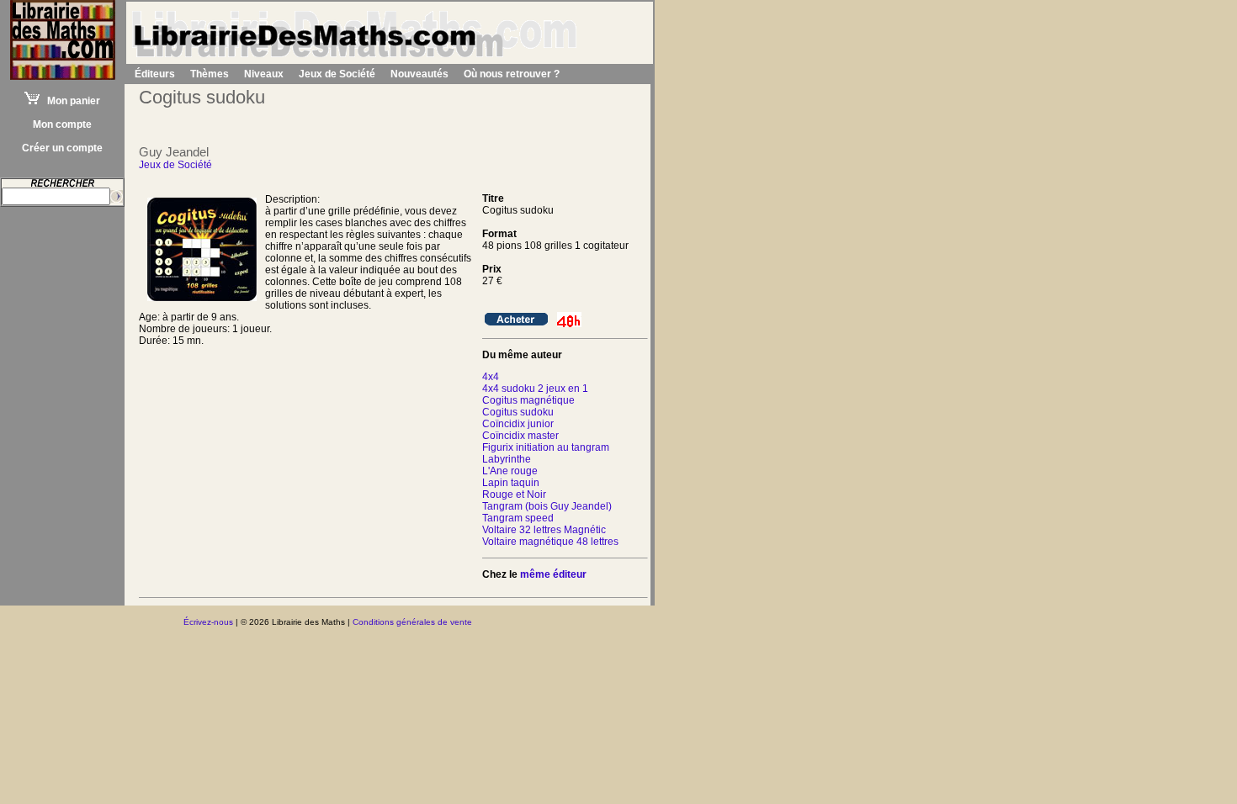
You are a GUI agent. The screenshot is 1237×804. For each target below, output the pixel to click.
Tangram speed (518, 518)
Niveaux (264, 74)
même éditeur (553, 574)
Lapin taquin (510, 483)
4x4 (490, 377)
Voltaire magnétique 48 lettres (550, 541)
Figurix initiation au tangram (545, 447)
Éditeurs (155, 74)
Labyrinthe (506, 459)
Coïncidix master (520, 436)
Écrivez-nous (208, 622)
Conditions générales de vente (412, 622)
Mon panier (70, 101)
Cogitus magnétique (528, 400)
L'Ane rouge (510, 471)
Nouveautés (419, 74)
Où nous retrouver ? (512, 74)
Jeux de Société (337, 74)
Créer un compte (62, 148)
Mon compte (62, 124)
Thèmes (209, 74)
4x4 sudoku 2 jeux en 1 (535, 388)
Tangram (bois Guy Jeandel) (547, 506)
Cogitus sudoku (518, 412)
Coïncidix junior (518, 424)
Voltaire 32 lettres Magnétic (544, 530)
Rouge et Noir (514, 494)
